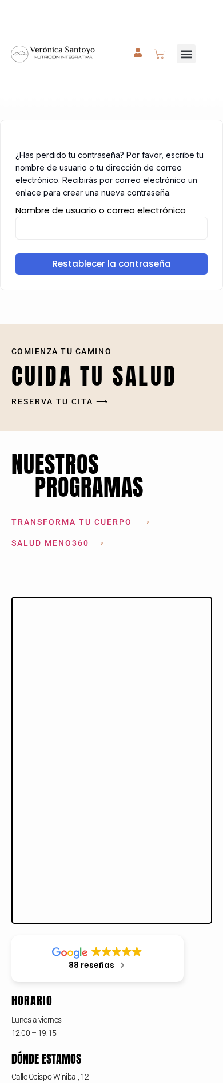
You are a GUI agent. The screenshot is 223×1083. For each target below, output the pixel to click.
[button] (186, 53)
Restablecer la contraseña (112, 264)
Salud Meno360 (50, 542)
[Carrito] (159, 54)
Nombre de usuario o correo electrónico (100, 210)
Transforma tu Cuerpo (71, 521)
